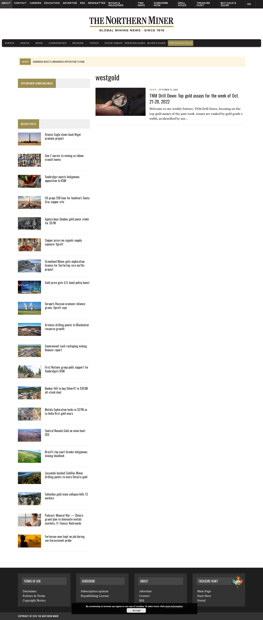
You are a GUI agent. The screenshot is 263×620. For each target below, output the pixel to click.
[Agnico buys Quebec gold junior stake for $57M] (29, 227)
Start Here (204, 596)
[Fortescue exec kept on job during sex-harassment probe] (29, 545)
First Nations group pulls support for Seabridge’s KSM (66, 369)
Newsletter (96, 3)
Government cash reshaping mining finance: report (66, 348)
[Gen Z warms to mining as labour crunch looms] (29, 164)
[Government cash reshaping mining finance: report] (29, 354)
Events (9, 43)
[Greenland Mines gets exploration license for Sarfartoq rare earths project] (29, 270)
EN (249, 4)
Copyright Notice (34, 600)
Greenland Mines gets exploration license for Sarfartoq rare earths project (65, 265)
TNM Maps (141, 4)
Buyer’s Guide (156, 43)
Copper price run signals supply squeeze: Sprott (63, 242)
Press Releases (135, 43)
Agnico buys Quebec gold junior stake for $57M (67, 221)
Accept (136, 610)
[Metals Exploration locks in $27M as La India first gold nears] (29, 418)
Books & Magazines (115, 4)
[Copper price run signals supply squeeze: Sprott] (29, 248)
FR (258, 5)
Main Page (204, 591)
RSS (82, 3)
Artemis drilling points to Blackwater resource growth (67, 327)
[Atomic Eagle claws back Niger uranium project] (29, 143)
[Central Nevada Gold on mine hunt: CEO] (29, 439)
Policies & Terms (34, 596)
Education (52, 3)
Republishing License (95, 596)
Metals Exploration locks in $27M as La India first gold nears (66, 411)
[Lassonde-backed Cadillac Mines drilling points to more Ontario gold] (29, 481)
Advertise (70, 3)
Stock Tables (113, 43)
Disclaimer (30, 591)
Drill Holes (182, 4)
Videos (24, 43)
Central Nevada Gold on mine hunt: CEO (65, 432)
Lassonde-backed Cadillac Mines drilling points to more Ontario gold (66, 475)
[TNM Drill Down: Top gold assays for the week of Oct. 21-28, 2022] (122, 113)
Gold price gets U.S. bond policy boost (67, 282)
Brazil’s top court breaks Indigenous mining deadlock (66, 454)
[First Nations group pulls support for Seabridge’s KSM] (29, 375)
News (39, 43)
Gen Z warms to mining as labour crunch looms (64, 157)
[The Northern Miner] (131, 24)
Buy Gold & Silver (228, 4)
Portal (201, 600)
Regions (77, 43)
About (6, 3)
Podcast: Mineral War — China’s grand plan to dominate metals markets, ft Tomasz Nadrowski (64, 519)
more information (174, 606)
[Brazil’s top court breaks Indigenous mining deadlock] (29, 460)
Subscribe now (161, 4)
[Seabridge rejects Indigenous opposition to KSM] (29, 185)
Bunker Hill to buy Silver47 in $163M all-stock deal (66, 390)
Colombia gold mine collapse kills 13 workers (66, 496)
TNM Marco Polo (180, 43)
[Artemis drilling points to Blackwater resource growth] (29, 333)
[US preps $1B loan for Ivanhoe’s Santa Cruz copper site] (29, 206)
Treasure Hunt (203, 4)
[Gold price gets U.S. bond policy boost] (29, 291)
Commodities (57, 43)
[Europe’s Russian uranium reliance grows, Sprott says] (29, 312)
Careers (35, 3)
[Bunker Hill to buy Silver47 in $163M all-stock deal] (29, 397)
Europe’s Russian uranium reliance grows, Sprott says (65, 305)
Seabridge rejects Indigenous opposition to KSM (62, 178)
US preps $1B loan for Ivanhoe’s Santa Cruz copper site (67, 200)
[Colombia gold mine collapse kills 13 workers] (29, 502)
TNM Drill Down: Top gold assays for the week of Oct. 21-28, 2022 (194, 98)
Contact (20, 3)
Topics (94, 43)
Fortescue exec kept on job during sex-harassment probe (65, 538)
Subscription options (94, 591)
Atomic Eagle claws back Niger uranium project (63, 136)
